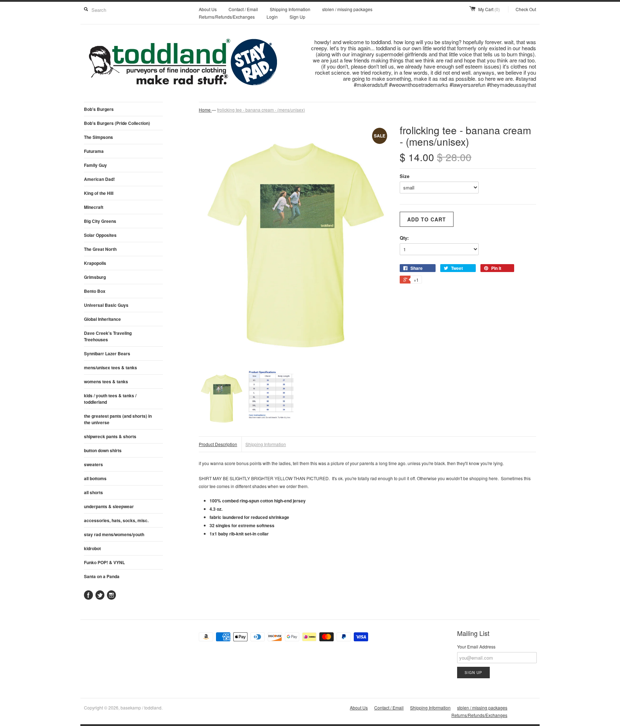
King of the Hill (98, 193)
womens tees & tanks (106, 381)
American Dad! (99, 179)
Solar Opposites (100, 235)
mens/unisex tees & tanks (110, 367)
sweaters (93, 464)
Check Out (526, 9)
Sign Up (297, 17)
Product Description (218, 444)
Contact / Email (243, 9)
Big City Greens (100, 221)
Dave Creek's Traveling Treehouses (108, 336)
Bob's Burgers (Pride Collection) (117, 123)
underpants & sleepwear (109, 506)
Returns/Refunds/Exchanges (227, 17)
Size (404, 176)
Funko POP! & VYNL (104, 562)
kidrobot (92, 548)
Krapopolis (95, 263)
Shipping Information (290, 9)
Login (272, 17)
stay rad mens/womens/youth (114, 534)
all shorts (93, 492)
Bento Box (94, 291)
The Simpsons (98, 137)
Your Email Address (476, 646)
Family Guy (95, 165)
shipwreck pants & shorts (110, 436)
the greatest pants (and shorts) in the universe (118, 419)
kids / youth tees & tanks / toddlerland (110, 398)
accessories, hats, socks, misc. (116, 520)
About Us (208, 9)
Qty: (404, 237)
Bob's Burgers (99, 109)
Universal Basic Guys (106, 305)
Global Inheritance (102, 319)
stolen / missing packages (347, 9)
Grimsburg (95, 277)
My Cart (489, 9)
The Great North (100, 249)
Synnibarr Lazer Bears (107, 353)
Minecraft (93, 207)
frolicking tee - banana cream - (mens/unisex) (261, 110)
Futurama (94, 151)
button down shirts (103, 450)
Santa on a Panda (101, 576)
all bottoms (95, 478)
